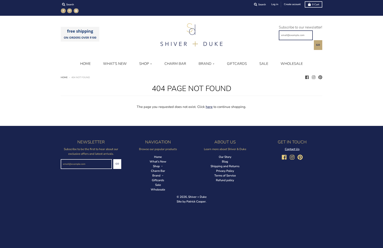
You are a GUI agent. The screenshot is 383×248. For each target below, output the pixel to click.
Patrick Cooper (196, 202)
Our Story (225, 157)
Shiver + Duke (197, 197)
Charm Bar (158, 171)
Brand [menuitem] (205, 63)
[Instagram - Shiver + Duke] (314, 77)
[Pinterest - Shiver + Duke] (320, 77)
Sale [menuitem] (263, 63)
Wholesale (158, 190)
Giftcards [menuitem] (237, 63)
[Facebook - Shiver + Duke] (307, 77)
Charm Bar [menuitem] (175, 63)
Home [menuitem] (85, 63)
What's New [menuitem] (115, 63)
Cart (315, 4)
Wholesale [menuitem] (292, 63)
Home (64, 77)
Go (318, 45)
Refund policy (225, 180)
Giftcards (158, 180)
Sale (158, 185)
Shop (156, 166)
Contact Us (292, 149)
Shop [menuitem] (144, 63)
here (209, 107)
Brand (156, 176)
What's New (158, 162)
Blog (225, 162)
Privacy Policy (225, 171)
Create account (292, 4)
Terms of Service (225, 176)
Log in (274, 4)
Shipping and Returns (225, 166)
